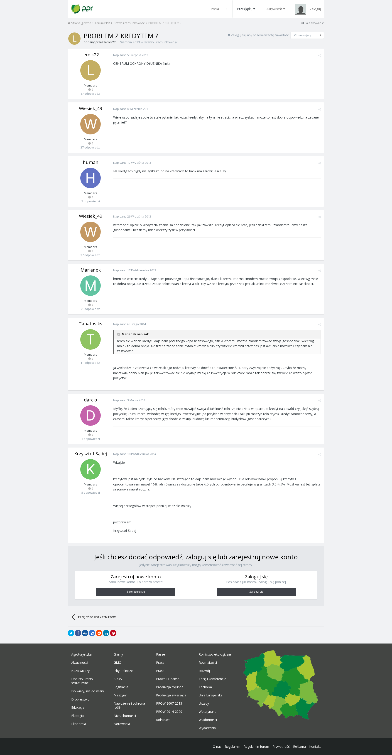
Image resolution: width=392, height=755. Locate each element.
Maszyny (120, 695)
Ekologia (77, 716)
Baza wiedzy (80, 671)
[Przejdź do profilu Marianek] (90, 285)
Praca (160, 663)
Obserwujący (302, 35)
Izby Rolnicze (123, 671)
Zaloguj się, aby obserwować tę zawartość (260, 35)
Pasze (160, 654)
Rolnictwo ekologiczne (215, 654)
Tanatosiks (90, 324)
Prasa (160, 671)
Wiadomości (208, 720)
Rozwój (204, 671)
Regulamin (232, 746)
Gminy (118, 654)
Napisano (130, 55)
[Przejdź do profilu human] (90, 178)
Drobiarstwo (80, 699)
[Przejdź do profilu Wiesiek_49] (90, 124)
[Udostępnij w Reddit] (99, 633)
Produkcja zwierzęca (171, 695)
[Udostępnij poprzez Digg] (85, 633)
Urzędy (204, 703)
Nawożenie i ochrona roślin (129, 705)
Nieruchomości (125, 716)
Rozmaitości (208, 663)
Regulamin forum (256, 746)
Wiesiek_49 (90, 108)
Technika (205, 687)
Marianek (91, 270)
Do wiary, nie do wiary (87, 691)
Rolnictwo (163, 720)
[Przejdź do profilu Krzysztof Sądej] (90, 469)
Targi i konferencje (212, 679)
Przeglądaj (244, 9)
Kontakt (315, 746)
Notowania (122, 724)
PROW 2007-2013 (169, 703)
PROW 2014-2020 (169, 712)
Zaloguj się (256, 592)
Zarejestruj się (136, 592)
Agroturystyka (81, 654)
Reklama (299, 746)
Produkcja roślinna (169, 687)
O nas (217, 746)
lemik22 (110, 42)
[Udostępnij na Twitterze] (71, 633)
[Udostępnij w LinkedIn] (106, 633)
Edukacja (77, 707)
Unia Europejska (211, 695)
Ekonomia (78, 724)
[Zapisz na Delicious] (92, 633)
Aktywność (274, 9)
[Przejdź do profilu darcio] (90, 415)
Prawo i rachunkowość (161, 42)
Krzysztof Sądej (90, 454)
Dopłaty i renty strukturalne (82, 681)
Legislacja (121, 687)
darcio (90, 400)
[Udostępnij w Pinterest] (113, 633)
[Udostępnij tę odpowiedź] (319, 55)
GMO (117, 663)
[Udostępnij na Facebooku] (78, 633)
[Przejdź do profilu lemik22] (74, 38)
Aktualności (79, 663)
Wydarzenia (207, 728)
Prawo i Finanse (167, 679)
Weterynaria (207, 712)
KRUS (118, 679)
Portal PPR (219, 9)
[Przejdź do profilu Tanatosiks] (90, 339)
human (90, 162)
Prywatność (281, 746)
